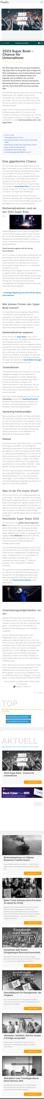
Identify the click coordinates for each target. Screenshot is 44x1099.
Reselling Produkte (30, 399)
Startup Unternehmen (22, 580)
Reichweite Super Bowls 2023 (15, 150)
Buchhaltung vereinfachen (17, 717)
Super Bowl (21, 337)
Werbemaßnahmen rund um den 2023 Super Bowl (21, 141)
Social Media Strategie (32, 360)
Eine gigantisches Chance (14, 138)
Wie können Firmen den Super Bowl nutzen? (21, 145)
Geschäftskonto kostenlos (17, 721)
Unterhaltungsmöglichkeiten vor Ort (18, 152)
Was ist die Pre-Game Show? (15, 147)
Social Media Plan (22, 186)
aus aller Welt (7, 62)
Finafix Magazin (16, 62)
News (23, 62)
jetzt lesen (33, 782)
